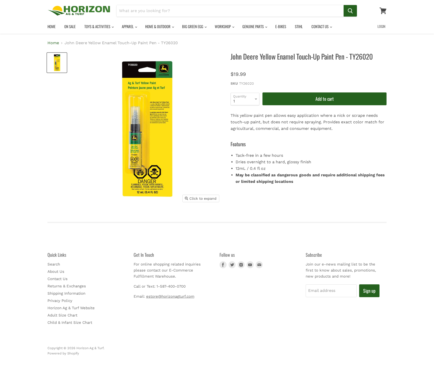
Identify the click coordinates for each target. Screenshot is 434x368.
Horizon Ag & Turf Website (71, 308)
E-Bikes (280, 26)
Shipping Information (66, 293)
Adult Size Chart (62, 315)
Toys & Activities (97, 26)
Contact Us (320, 26)
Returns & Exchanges (66, 286)
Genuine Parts (253, 26)
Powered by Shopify (63, 353)
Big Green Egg (193, 26)
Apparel (128, 26)
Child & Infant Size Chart (69, 322)
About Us (55, 271)
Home (51, 26)
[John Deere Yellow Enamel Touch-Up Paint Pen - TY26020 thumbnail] (57, 63)
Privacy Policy (59, 300)
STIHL (299, 26)
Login (381, 26)
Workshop (223, 26)
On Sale (70, 26)
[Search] (350, 11)
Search (53, 264)
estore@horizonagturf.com (170, 296)
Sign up (369, 290)
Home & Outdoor (158, 26)
